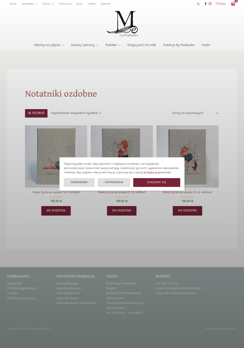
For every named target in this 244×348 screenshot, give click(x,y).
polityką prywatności (157, 172)
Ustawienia (114, 182)
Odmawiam (79, 182)
